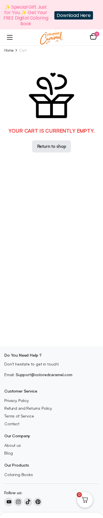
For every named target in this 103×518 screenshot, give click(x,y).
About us (12, 445)
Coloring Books (18, 474)
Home (8, 50)
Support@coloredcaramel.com (44, 374)
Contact (11, 423)
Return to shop (51, 146)
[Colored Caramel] (51, 37)
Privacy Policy (16, 400)
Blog (8, 453)
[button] (93, 37)
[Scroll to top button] (94, 492)
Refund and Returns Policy (28, 408)
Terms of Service (19, 415)
